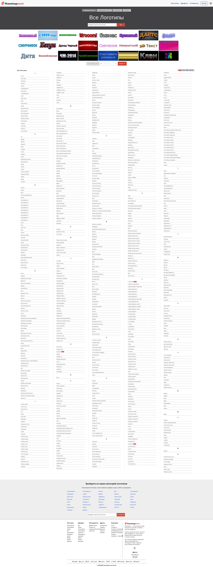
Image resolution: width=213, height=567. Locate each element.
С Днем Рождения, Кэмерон (134, 306)
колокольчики (59, 455)
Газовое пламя (24, 404)
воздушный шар (24, 363)
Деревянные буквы (60, 163)
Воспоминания (24, 378)
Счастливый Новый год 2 (169, 152)
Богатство (23, 227)
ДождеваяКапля (60, 198)
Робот (129, 228)
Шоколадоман (167, 403)
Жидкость (58, 245)
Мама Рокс (94, 236)
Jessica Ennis (24, 103)
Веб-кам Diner (24, 288)
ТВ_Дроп (166, 178)
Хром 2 (165, 330)
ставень (165, 80)
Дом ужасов (59, 201)
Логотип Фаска (95, 193)
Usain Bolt (23, 126)
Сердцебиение (131, 379)
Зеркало (58, 308)
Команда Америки (60, 460)
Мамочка (94, 239)
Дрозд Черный (59, 213)
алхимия (23, 154)
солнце (129, 449)
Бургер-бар (23, 265)
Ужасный (166, 239)
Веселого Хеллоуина (26, 300)
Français (95, 561)
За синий (58, 261)
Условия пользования (117, 529)
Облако (94, 380)
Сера (129, 371)
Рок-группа (130, 268)
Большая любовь (25, 235)
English (76, 561)
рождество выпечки (132, 260)
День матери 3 (59, 141)
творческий (166, 181)
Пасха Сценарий (96, 456)
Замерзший (59, 273)
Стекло (165, 92)
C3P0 (22, 96)
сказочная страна (132, 411)
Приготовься (131, 147)
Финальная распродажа (169, 275)
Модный (94, 296)
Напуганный (95, 345)
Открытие (94, 420)
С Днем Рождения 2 (132, 289)
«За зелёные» (24, 131)
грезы (57, 95)
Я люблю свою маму (168, 459)
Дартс (57, 111)
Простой (130, 167)
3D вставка (23, 78)
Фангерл (166, 262)
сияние (129, 406)
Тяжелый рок (167, 230)
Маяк (93, 251)
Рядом (121, 63)
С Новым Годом (131, 314)
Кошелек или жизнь (96, 102)
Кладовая (58, 435)
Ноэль (93, 375)
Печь (129, 80)
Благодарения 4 (24, 207)
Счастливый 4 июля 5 (169, 147)
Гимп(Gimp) (23, 419)
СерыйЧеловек (131, 386)
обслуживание (95, 388)
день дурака (59, 136)
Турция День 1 (167, 223)
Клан (57, 438)
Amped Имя (23, 91)
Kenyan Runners (24, 108)
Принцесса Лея (131, 155)
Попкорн (130, 132)
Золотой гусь (59, 333)
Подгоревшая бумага (133, 112)
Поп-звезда (130, 130)
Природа (133, 502)
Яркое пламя (167, 469)
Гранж (57, 82)
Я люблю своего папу (169, 456)
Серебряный (131, 384)
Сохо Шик (130, 456)
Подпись (130, 117)
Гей (21, 411)
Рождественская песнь (133, 245)
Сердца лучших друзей (133, 374)
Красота (94, 110)
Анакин (22, 166)
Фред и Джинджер (168, 290)
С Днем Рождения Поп (133, 301)
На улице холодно (96, 340)
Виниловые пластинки (26, 333)
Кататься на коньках (61, 406)
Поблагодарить (131, 110)
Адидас (22, 139)
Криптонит (94, 112)
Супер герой (167, 110)
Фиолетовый (87, 504)
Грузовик (58, 100)
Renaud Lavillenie (25, 118)
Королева (94, 87)
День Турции (59, 158)
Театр (165, 183)
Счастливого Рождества (169, 135)
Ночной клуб (95, 367)
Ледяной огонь (95, 163)
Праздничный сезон (132, 142)
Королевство (95, 90)
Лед (93, 151)
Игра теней (59, 346)
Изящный (58, 351)
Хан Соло (166, 308)
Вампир (22, 285)
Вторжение (23, 390)
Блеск (22, 222)
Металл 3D (94, 271)
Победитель (131, 107)
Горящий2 (58, 72)
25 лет (22, 76)
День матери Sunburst (61, 143)
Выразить (23, 398)
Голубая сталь (24, 444)
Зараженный (59, 281)
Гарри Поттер (24, 409)
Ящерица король (168, 471)
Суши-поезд (166, 125)
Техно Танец (166, 198)
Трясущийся (166, 220)
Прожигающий (131, 165)
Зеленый (117, 499)
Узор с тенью (167, 241)
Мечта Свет (95, 284)
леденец (94, 153)
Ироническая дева (60, 364)
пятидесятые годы (132, 190)
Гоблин (22, 431)
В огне (22, 273)
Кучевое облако (96, 132)
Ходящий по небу (168, 315)
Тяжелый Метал (167, 228)
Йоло (57, 377)
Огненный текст (96, 393)
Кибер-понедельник (61, 418)
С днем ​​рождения (132, 311)
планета (130, 95)
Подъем (130, 120)
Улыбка (165, 249)
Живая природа (60, 242)
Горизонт (23, 459)
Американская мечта (26, 159)
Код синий (58, 448)
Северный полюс (132, 364)
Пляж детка (130, 100)
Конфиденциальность (117, 530)
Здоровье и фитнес (61, 298)
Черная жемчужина (168, 367)
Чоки (165, 377)
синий (129, 394)
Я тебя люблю (167, 461)
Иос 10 (58, 361)
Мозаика (94, 299)
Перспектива (131, 75)
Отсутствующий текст (97, 433)
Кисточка (58, 423)
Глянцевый (23, 429)
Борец (22, 242)
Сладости (130, 424)
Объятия (94, 390)
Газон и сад (23, 406)
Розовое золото (131, 263)
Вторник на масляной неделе (28, 395)
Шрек (165, 406)
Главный (23, 421)
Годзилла (23, 434)
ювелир (165, 451)
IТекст (22, 101)
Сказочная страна (132, 414)
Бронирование (24, 247)
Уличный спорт (167, 246)
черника (165, 375)
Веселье (23, 308)
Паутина (94, 464)
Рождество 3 (131, 258)
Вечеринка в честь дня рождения (28, 318)
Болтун (22, 232)
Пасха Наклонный (96, 451)
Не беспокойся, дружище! (98, 352)
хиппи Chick (166, 310)
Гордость (23, 456)
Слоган (129, 429)
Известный (117, 496)
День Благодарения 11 (61, 133)
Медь (93, 261)
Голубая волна (24, 436)
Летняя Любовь (96, 171)
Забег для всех (59, 263)
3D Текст (23, 83)
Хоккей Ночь (166, 318)
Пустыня (130, 182)
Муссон (94, 331)
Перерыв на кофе (132, 72)
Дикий (57, 183)
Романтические (131, 270)
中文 (88, 561)
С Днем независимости (133, 284)
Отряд (93, 430)
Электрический (167, 430)
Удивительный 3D (168, 236)
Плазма (130, 85)
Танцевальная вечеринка (170, 173)
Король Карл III (95, 92)
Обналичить (95, 383)
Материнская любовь (97, 246)
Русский (130, 561)
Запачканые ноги (60, 276)
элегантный (166, 427)
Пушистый (130, 185)
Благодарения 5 (24, 210)
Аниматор (92, 530)
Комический (59, 468)
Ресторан (130, 220)
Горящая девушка (25, 464)
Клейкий (58, 445)
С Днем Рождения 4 (132, 294)
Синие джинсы (131, 391)
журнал (58, 255)
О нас (112, 525)
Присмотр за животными (134, 160)
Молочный (94, 304)
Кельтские (80, 541)
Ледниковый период (97, 156)
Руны (129, 273)
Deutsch (102, 561)
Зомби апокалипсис (61, 338)
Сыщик (165, 165)
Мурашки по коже (96, 329)
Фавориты (166, 260)
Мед (93, 256)
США (165, 162)
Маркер (94, 241)
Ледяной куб (95, 161)
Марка (101, 494)
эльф (165, 435)
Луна (93, 198)
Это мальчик (166, 445)
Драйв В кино (59, 208)
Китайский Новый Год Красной (63, 433)
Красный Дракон (96, 107)
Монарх (94, 309)
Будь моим (23, 255)
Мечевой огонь (95, 279)
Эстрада (166, 442)
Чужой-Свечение (168, 387)
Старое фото (167, 87)
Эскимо (165, 437)
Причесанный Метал (133, 162)
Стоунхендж (166, 100)
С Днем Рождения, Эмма (134, 309)
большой (23, 237)
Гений (22, 414)
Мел (93, 264)
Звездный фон (59, 293)
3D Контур (23, 81)
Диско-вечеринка (60, 188)
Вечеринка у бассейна (26, 323)
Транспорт (166, 213)
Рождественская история (134, 240)
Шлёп (165, 398)
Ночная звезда (95, 365)
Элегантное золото (168, 425)
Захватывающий (60, 283)
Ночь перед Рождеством (98, 372)
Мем (93, 269)
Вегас (22, 290)
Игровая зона (59, 349)
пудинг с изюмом (132, 177)
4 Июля (22, 86)
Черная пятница (167, 372)
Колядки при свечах (61, 458)
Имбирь (58, 354)
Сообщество (103, 525)
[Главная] (12, 3)
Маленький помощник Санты (99, 229)
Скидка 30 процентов (133, 416)
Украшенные (87, 496)
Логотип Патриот (96, 188)
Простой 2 (130, 170)
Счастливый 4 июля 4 (169, 145)
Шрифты (184, 3)
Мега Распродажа (96, 254)
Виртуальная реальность (27, 340)
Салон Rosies (131, 329)
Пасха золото (95, 449)
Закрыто (58, 271)
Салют (129, 331)
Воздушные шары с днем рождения (29, 360)
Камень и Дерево (60, 386)
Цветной (166, 349)
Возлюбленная (24, 365)
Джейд (58, 173)
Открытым (94, 425)
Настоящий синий (96, 350)
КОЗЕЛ (58, 450)
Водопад (23, 353)
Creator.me (92, 527)
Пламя (129, 92)
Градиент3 (59, 77)
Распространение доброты (134, 208)
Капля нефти (59, 391)
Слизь (129, 426)
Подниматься (131, 115)
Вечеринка (23, 315)
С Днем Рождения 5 (132, 296)
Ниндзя (94, 362)
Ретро (129, 223)
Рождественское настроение (135, 253)
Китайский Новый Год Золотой (63, 430)
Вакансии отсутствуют (26, 278)
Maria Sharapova (25, 113)
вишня (22, 343)
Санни (129, 339)
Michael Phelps (24, 116)
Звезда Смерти (60, 288)
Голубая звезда (24, 439)
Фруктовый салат (168, 295)
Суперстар (166, 120)
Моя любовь (95, 316)
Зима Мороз (59, 313)
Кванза (58, 413)
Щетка (79, 537)
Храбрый (166, 325)
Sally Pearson (24, 121)
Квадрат (58, 411)
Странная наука (167, 105)
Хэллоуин (166, 335)
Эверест (166, 420)
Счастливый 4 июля (168, 137)
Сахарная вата (131, 346)
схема (165, 127)
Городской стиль (25, 461)
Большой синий (24, 240)
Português (122, 561)
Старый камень (167, 90)
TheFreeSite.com (135, 554)
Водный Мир (24, 350)
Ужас (131, 499)
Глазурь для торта (25, 424)
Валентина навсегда (25, 283)
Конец (93, 75)
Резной (129, 215)
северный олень (132, 361)
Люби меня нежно (96, 203)
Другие (85, 510)
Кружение (94, 127)
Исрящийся (59, 371)
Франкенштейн (167, 285)
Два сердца (59, 113)
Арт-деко (23, 181)
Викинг (22, 330)
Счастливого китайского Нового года (172, 130)
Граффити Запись (60, 90)
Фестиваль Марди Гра (169, 272)
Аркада (22, 176)
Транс (165, 211)
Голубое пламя (24, 449)
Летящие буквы (96, 178)
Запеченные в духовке (61, 278)
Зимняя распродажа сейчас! (63, 320)
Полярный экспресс (132, 127)
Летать (94, 166)
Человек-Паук (167, 360)
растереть (130, 211)
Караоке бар (59, 401)
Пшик (129, 187)
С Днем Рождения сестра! (134, 304)
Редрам (129, 213)
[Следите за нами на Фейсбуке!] (134, 548)
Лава (93, 141)
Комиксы (58, 465)
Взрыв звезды (24, 325)
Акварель (23, 144)
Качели (58, 408)
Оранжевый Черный (97, 410)
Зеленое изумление (61, 300)
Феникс (165, 267)
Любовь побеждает (96, 215)
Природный (130, 157)
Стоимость (194, 3)
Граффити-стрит (60, 92)
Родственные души (132, 230)
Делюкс (58, 123)
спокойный (166, 72)
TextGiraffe (135, 557)
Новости (102, 530)
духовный (58, 220)
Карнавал (58, 403)
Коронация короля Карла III (98, 95)
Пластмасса (131, 97)
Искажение (59, 366)
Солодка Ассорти (132, 451)
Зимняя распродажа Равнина (63, 318)
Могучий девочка (96, 294)
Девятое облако (60, 118)
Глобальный (24, 426)
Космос (94, 100)
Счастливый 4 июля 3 (169, 142)
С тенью (130, 324)
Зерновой (58, 310)
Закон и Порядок (60, 268)
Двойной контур (60, 116)
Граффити (58, 85)
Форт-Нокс (166, 282)
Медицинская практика (97, 259)
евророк (58, 229)
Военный (23, 355)
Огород (94, 398)
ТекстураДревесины (168, 186)
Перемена (94, 466)
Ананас (22, 169)
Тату (165, 176)
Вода (22, 348)
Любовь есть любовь (97, 208)
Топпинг (165, 206)
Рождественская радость (134, 248)
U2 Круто (23, 123)
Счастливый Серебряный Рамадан (172, 157)
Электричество (167, 432)
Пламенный (131, 87)
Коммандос (95, 72)
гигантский (23, 416)
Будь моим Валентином (26, 257)
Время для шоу (24, 385)
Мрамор (94, 319)
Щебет (165, 414)
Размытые (130, 198)
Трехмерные (134, 491)
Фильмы (116, 502)
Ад (21, 136)
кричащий (94, 117)
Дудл (57, 215)
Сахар (129, 344)
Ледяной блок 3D (96, 158)
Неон (93, 357)
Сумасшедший (167, 107)
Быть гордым (24, 267)
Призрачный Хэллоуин (133, 150)
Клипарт (102, 532)
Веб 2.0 (116, 507)
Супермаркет (167, 117)
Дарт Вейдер (59, 108)
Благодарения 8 (24, 215)
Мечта (93, 281)
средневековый (167, 77)
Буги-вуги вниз (24, 250)
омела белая (95, 405)
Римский (130, 225)
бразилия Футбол (25, 245)
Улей (165, 244)
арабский (80, 536)
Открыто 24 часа (96, 423)
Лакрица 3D (95, 143)
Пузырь (129, 180)
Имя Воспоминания (61, 359)
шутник (165, 408)
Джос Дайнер (59, 181)
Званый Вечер (59, 285)
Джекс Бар (58, 178)
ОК (121, 24)
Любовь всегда (95, 206)
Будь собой (23, 260)
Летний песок (95, 168)
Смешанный (131, 434)
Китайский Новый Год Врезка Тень (64, 428)
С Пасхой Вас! (131, 321)
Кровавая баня (95, 120)
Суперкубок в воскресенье (170, 115)
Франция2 (166, 287)
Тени (165, 196)
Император (59, 356)
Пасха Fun (94, 446)
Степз (165, 95)
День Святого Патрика (61, 156)
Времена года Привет (26, 383)
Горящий (23, 466)
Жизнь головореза (60, 247)
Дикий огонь (59, 186)
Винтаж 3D (23, 338)
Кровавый (94, 122)
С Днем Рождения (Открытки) (135, 286)
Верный (23, 295)
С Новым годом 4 (132, 319)
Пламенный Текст (132, 90)
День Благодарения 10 (61, 131)
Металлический (96, 276)
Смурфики (130, 436)
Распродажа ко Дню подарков (135, 206)
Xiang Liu (23, 128)
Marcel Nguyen (24, 111)
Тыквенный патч (167, 225)
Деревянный (59, 166)
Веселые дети (24, 303)
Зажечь (58, 266)
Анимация (70, 494)
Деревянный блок (60, 168)
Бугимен (23, 252)
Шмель (165, 401)
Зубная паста (59, 340)
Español (137, 561)
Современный (131, 441)
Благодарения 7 (24, 212)
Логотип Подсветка (96, 191)
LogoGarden (135, 556)
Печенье (130, 77)
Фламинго (166, 280)
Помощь (102, 527)
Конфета (94, 82)
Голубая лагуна (24, 441)
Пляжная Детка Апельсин (134, 102)
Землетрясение (60, 305)
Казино (58, 383)
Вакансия (23, 281)
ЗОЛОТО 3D (59, 328)
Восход (22, 380)
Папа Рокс (94, 441)
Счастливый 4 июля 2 (169, 140)
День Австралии (60, 128)
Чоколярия (166, 380)
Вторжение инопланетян (27, 393)
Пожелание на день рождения (135, 122)
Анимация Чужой (25, 174)
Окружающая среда (97, 403)
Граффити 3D (59, 87)
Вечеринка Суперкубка (26, 320)
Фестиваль (166, 270)
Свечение (130, 351)
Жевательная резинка (61, 240)
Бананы (23, 187)
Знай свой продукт (60, 323)
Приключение (131, 152)
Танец (165, 171)
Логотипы (175, 3)
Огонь (93, 395)
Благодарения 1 (24, 200)
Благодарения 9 (24, 217)
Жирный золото (60, 250)
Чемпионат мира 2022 (169, 365)
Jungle (22, 106)
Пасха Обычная (96, 454)
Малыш (94, 231)
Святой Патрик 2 (132, 356)
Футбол (165, 297)
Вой (22, 368)
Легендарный (95, 148)
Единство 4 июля (60, 231)
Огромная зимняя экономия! (99, 400)
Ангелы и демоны (25, 171)
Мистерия (94, 291)
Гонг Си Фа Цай (24, 454)
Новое (101, 491)
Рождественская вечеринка (134, 233)
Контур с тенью (95, 80)
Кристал (94, 115)
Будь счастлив (24, 262)
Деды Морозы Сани (61, 121)
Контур (94, 77)
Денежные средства (61, 126)
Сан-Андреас (131, 336)
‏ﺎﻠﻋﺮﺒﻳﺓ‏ (82, 561)
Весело (22, 298)
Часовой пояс (167, 357)
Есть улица (59, 234)
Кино (57, 421)
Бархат (22, 190)
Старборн (166, 85)
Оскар (93, 415)
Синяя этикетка (131, 404)
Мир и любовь (95, 289)
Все (115, 491)
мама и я (94, 234)
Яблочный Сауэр (168, 464)
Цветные (133, 494)
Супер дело (166, 112)
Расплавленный (132, 201)
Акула (22, 146)
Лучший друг (95, 201)
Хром (165, 328)
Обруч (93, 385)
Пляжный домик (131, 105)
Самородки (130, 334)
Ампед (22, 164)
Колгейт (58, 453)
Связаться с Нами (116, 536)
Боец (22, 230)
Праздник (130, 140)
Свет (68, 502)
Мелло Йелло (95, 266)
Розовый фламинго (132, 265)
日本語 (114, 561)
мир (93, 286)
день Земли (59, 138)
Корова (94, 85)
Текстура (70, 510)
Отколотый (94, 418)
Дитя (57, 193)
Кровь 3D (94, 125)
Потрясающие (131, 137)
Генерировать (121, 514)
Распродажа (131, 203)
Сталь (165, 82)
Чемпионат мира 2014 (169, 362)
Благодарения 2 (24, 202)
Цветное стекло (167, 346)
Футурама (166, 300)
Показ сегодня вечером (133, 125)
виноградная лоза (25, 335)
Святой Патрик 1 (132, 354)
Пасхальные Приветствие (98, 459)
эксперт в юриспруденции (170, 422)
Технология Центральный (170, 201)
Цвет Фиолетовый (168, 344)
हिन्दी (109, 561)
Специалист (131, 461)
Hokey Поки (23, 98)
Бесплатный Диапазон (26, 195)
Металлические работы (97, 274)
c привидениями (25, 93)
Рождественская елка (133, 235)
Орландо (94, 413)
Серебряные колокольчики (134, 381)
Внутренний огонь (25, 345)
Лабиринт (94, 138)
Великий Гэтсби (24, 293)
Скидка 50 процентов (133, 419)
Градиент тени (59, 75)
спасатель (130, 459)
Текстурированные (168, 188)
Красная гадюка (96, 105)
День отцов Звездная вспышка (63, 151)
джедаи (58, 171)
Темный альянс (167, 193)
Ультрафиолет (167, 251)
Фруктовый (166, 292)
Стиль (165, 97)
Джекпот (58, 176)
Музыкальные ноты (96, 321)
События (102, 529)
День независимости (61, 148)
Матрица (94, 249)
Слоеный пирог (131, 431)
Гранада (58, 80)
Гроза (57, 97)
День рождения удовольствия (63, 153)
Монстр (94, 311)
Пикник (129, 82)
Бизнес (22, 197)
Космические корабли (97, 97)
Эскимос (166, 440)
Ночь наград (95, 370)
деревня (58, 161)
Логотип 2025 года (96, 183)
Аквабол (23, 141)
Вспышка (23, 388)
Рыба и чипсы (131, 275)
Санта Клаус (131, 341)
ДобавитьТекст (93, 525)
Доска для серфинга (61, 206)
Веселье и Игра (24, 310)
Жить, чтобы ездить (61, 252)
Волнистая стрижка (25, 370)
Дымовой (58, 223)
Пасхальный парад (96, 461)
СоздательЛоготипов (94, 529)
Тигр (165, 203)
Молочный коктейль (97, 306)
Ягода (165, 466)
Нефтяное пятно (96, 360)
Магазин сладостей (96, 224)
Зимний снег (59, 315)
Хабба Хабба (167, 305)
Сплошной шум (131, 464)
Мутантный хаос (96, 334)
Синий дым (130, 399)
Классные (58, 440)
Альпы (22, 156)
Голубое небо (24, 446)
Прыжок (130, 172)
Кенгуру (58, 416)
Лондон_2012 (95, 196)
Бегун (22, 192)
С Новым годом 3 (132, 316)
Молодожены (95, 301)
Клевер (58, 443)
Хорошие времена (168, 320)
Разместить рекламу (116, 532)
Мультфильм (95, 326)
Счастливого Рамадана (169, 132)
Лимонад (94, 181)
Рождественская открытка (134, 243)
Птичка (129, 175)
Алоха (22, 151)
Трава (165, 208)
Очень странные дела (97, 435)
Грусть (58, 102)
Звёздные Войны (60, 295)
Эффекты (102, 496)
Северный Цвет (131, 366)
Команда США (59, 463)
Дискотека (58, 191)
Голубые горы (24, 451)
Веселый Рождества (25, 305)
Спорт (165, 75)
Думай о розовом (60, 218)
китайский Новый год (61, 425)
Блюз (22, 225)
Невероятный (95, 355)
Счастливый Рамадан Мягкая (171, 155)
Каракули (58, 393)
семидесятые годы (132, 369)
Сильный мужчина (132, 389)
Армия (22, 179)
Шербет (165, 393)
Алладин (23, 149)
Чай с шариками (167, 355)
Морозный (94, 314)
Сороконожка (131, 454)
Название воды (96, 342)
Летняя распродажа (97, 173)
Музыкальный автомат (97, 324)
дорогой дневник (60, 203)
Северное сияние (132, 359)
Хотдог (165, 323)
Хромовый (166, 333)
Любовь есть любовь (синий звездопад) (101, 211)
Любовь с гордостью (97, 218)
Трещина (166, 215)
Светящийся (131, 349)
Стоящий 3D (167, 102)
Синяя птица (131, 401)
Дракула (58, 211)
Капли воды (59, 388)
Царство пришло (168, 341)
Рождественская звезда (133, 238)
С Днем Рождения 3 (132, 291)
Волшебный (24, 373)
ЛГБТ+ (93, 146)
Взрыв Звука (24, 328)
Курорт (94, 130)
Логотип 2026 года (96, 186)
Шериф (165, 396)
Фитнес (165, 277)
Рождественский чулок (133, 250)
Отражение (95, 428)
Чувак (165, 382)
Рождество (130, 255)
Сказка (129, 409)
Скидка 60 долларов (132, 421)
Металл (101, 502)
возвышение (24, 358)
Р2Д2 (129, 196)
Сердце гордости (132, 376)
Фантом (165, 265)
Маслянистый (95, 244)
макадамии (94, 226)
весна (22, 313)
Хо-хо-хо (166, 313)
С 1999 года (131, 281)
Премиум (130, 145)
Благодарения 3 (24, 205)
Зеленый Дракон (60, 303)
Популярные (71, 491)
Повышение (118, 504)
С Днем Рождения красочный (135, 299)
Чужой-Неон (166, 385)
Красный (133, 504)
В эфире (23, 276)
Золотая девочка (60, 325)
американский (24, 161)
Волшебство (24, 375)
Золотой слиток (60, 335)
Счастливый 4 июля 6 (169, 150)
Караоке (58, 398)
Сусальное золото (168, 122)
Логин (204, 3)
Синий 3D (130, 396)
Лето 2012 (94, 176)
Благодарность (24, 220)
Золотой (58, 330)
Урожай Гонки (167, 254)
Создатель (130, 444)
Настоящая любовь (96, 347)
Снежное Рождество (133, 439)
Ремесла (130, 218)
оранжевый (95, 408)
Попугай (130, 135)
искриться (58, 369)
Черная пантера (167, 370)
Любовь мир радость (97, 213)
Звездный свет (59, 290)
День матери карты (61, 146)
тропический (167, 218)
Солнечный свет (132, 446)
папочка (94, 444)
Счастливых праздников (169, 160)
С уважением (131, 326)
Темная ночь (167, 191)
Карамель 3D (59, 396)
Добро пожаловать (60, 196)
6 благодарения (24, 88)
